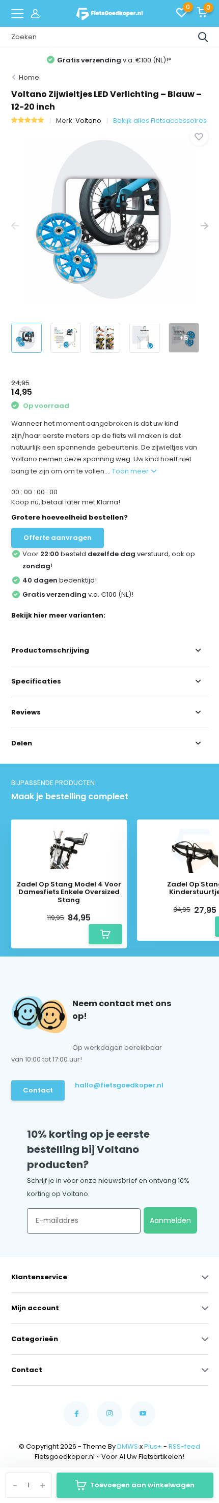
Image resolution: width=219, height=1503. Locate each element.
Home (29, 77)
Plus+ (153, 1446)
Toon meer (131, 471)
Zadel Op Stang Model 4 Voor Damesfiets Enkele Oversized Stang (69, 892)
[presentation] (15, 226)
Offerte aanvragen (57, 537)
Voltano (88, 120)
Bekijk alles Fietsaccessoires (160, 120)
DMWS (127, 1446)
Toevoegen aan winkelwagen (142, 1485)
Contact (38, 1090)
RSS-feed (184, 1446)
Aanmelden (170, 1220)
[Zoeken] (203, 37)
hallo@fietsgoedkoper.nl (115, 1085)
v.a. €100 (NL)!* (114, 60)
